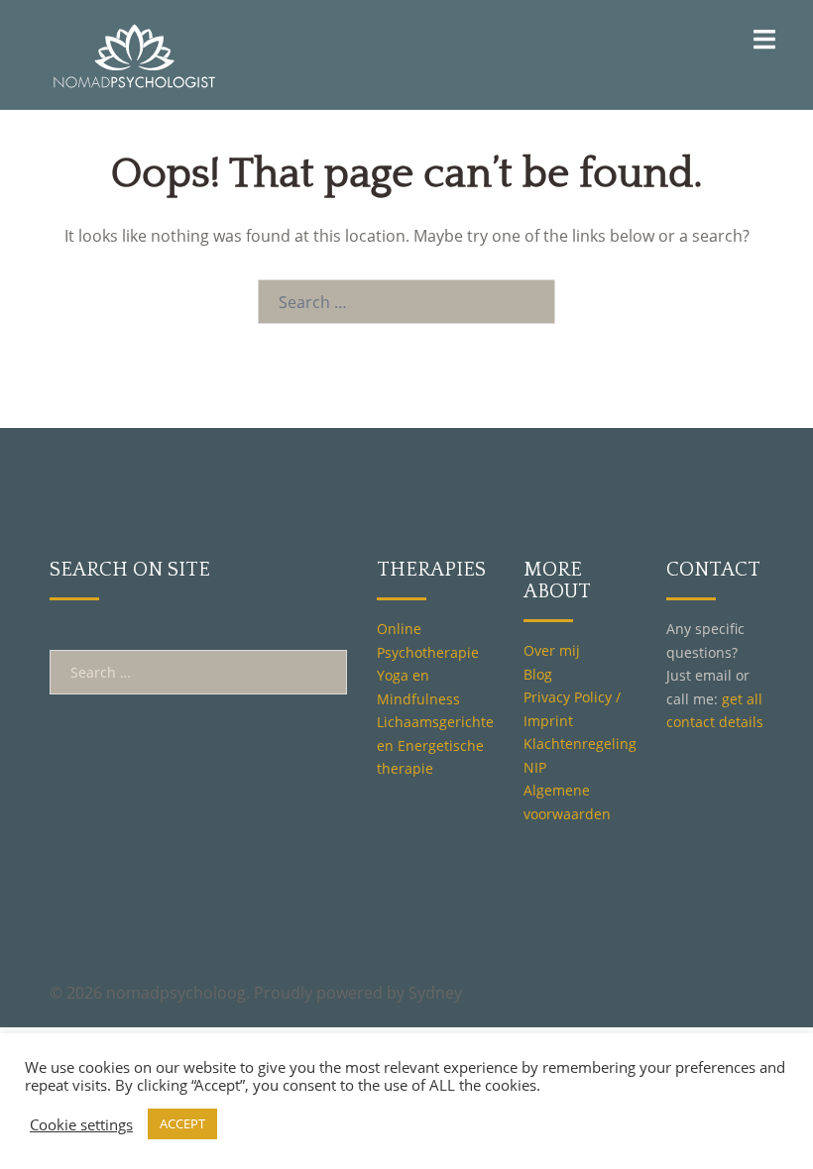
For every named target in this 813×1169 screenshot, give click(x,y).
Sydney (435, 993)
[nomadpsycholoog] (134, 52)
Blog (537, 674)
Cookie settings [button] (81, 1124)
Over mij (551, 650)
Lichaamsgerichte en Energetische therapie (435, 745)
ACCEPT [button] (182, 1123)
